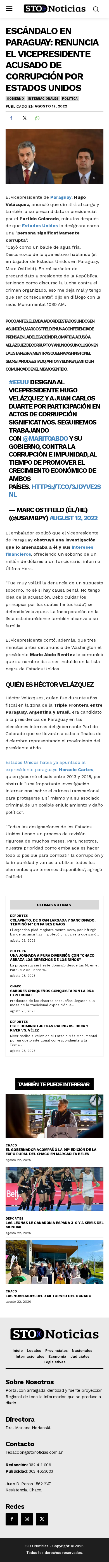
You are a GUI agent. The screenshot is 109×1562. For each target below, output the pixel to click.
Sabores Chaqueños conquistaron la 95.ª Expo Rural (51, 993)
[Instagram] (27, 1519)
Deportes (19, 916)
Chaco (16, 986)
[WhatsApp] (36, 118)
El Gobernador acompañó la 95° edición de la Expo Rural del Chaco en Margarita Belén (51, 1152)
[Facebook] (11, 118)
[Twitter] (24, 118)
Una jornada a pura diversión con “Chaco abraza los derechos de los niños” (52, 957)
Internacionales (43, 98)
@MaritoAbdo (45, 438)
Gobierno (15, 98)
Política (69, 98)
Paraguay (61, 197)
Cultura (18, 951)
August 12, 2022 (73, 518)
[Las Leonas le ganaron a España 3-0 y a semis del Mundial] (54, 1189)
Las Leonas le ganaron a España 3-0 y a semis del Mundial (54, 1225)
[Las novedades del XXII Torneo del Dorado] (54, 1262)
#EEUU (19, 382)
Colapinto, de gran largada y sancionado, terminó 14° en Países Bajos (52, 922)
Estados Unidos (40, 225)
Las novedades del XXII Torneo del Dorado (48, 1296)
